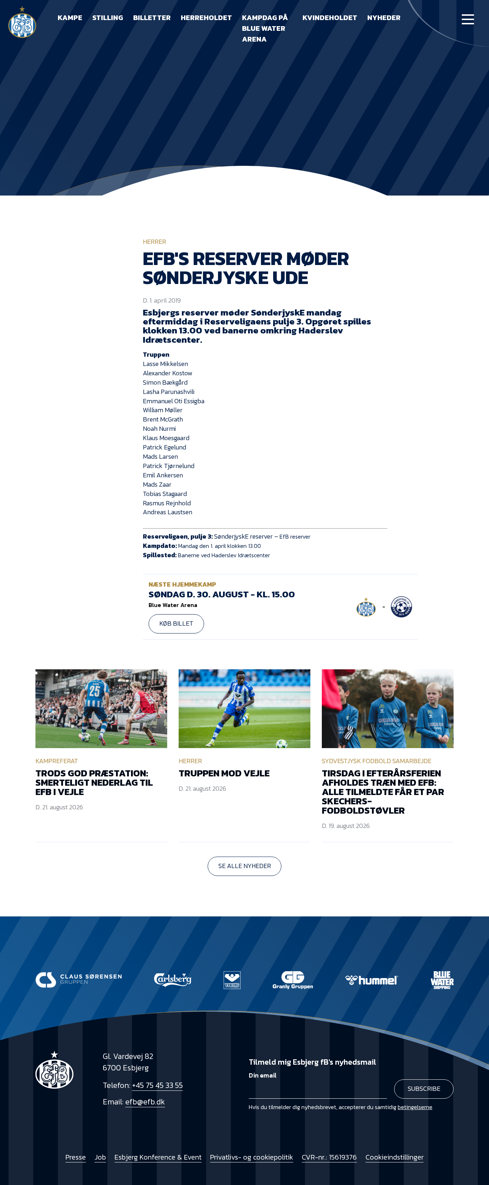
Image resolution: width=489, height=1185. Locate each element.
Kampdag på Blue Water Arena (265, 28)
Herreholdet (206, 17)
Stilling (107, 17)
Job (100, 1157)
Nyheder (384, 17)
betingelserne (415, 1107)
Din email (263, 1075)
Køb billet (176, 623)
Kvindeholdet (329, 17)
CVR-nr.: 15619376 (329, 1157)
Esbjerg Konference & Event (158, 1157)
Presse (76, 1157)
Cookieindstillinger (394, 1157)
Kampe (70, 17)
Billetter (152, 17)
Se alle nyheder (244, 866)
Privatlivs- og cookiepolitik (251, 1157)
